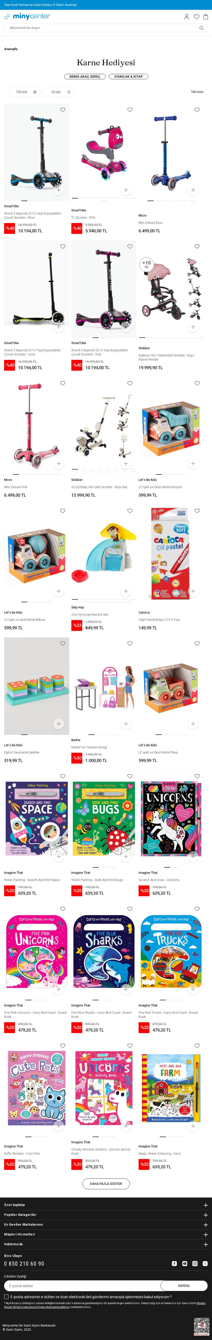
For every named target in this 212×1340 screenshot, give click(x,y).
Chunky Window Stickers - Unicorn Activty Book (101, 1151)
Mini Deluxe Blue (150, 223)
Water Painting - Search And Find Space (32, 880)
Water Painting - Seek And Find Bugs (97, 880)
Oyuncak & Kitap (128, 76)
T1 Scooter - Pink (83, 217)
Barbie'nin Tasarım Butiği (89, 747)
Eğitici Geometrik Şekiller (22, 752)
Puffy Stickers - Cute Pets (22, 1153)
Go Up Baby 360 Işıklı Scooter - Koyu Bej (99, 487)
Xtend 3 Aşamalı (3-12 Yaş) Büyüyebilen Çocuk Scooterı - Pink (99, 352)
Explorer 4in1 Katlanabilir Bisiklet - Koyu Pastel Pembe (166, 357)
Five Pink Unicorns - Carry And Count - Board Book (35, 1015)
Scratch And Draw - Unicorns (159, 880)
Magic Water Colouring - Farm (160, 1153)
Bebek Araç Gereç (85, 76)
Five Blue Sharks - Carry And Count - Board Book (101, 1015)
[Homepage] (31, 16)
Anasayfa (10, 49)
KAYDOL (184, 1286)
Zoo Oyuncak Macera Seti (89, 614)
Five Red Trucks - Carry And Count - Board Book (168, 1015)
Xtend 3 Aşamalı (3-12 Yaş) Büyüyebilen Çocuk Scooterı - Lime (32, 352)
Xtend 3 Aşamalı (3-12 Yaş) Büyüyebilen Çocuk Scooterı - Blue (32, 215)
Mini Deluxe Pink (15, 487)
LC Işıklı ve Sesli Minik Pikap (158, 752)
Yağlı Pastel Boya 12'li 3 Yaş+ (159, 620)
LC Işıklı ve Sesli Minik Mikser (24, 620)
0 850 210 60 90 (24, 1264)
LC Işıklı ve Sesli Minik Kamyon (160, 487)
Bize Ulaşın (13, 1256)
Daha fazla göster (106, 1184)
